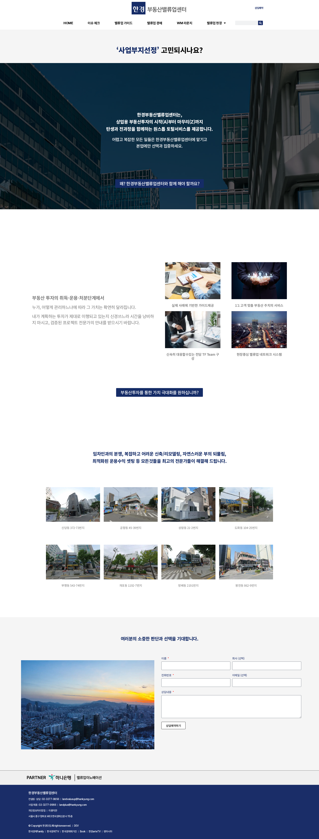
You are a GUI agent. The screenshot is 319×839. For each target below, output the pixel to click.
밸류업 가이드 (124, 23)
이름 (164, 658)
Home (68, 23)
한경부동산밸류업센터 (42, 793)
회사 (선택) (238, 658)
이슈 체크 (94, 23)
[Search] (260, 23)
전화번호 (166, 675)
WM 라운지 (184, 23)
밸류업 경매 (154, 23)
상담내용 (166, 692)
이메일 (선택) (239, 675)
